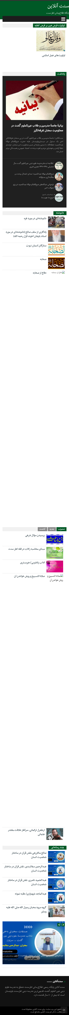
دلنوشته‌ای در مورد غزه (35, 218)
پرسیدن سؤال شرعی (35, 535)
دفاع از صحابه (39, 273)
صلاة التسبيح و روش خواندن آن (29, 576)
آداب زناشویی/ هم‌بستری (32, 562)
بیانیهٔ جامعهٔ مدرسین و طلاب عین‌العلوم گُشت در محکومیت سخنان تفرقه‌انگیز (37, 128)
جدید (51, 529)
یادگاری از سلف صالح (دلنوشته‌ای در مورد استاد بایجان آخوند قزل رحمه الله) (26, 234)
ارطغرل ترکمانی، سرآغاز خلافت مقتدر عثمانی (26, 832)
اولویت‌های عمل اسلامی (53, 55)
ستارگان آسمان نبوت (36, 245)
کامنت (42, 529)
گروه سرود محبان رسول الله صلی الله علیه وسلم (26, 909)
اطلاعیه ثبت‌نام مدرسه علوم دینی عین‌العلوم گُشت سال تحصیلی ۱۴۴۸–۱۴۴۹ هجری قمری (33, 165)
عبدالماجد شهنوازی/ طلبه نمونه (30, 894)
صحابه (43, 259)
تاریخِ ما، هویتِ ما (47, 197)
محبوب (61, 529)
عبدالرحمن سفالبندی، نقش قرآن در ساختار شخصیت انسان (25, 868)
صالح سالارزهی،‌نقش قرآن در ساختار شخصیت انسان (29, 855)
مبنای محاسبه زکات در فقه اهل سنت (26, 549)
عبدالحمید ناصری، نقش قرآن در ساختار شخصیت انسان (27, 882)
